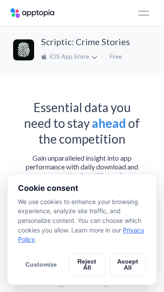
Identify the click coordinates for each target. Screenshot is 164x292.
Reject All (86, 264)
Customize (41, 264)
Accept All (127, 264)
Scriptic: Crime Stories (85, 41)
